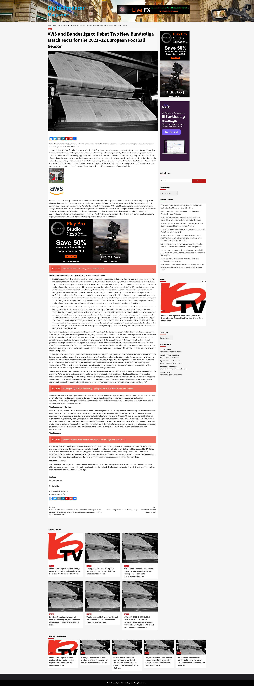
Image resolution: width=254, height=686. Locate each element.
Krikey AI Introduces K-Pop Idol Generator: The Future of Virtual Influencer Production (101, 571)
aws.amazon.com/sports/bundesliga (117, 166)
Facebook (52, 403)
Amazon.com (105, 150)
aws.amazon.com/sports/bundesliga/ (63, 400)
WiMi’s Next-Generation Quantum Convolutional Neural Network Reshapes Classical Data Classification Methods (138, 572)
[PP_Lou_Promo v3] (88, 241)
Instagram (70, 403)
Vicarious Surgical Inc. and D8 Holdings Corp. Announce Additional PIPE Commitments (131, 509)
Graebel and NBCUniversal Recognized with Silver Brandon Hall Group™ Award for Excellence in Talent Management (182, 245)
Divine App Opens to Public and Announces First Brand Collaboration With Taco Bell (180, 260)
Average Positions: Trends (143, 395)
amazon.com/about (111, 457)
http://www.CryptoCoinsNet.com (171, 375)
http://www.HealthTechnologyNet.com (173, 369)
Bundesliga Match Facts (103, 153)
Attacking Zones (123, 395)
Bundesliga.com (133, 400)
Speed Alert (77, 395)
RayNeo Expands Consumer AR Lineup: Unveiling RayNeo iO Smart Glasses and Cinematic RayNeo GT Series (64, 621)
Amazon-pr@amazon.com (58, 491)
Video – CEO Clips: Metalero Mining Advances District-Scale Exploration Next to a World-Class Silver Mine (64, 571)
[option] (183, 305)
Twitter (60, 403)
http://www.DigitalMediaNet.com (171, 363)
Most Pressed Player (108, 395)
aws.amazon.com (55, 429)
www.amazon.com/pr (57, 494)
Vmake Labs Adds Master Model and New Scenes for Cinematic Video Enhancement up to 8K (102, 619)
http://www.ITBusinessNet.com (170, 352)
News (49, 29)
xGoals (97, 395)
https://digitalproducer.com (169, 357)
